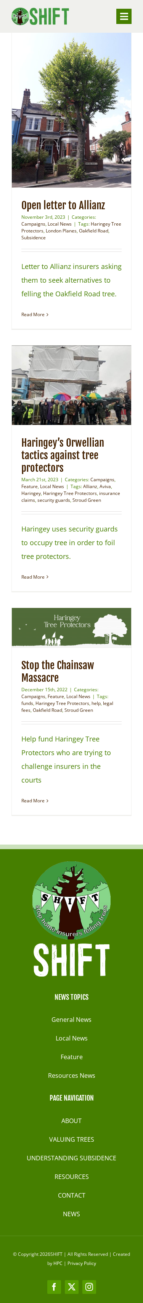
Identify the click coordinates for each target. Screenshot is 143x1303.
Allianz (90, 486)
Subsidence (33, 237)
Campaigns (33, 224)
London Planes (61, 231)
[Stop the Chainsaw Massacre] (71, 628)
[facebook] (54, 1287)
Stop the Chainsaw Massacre (57, 627)
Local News (60, 224)
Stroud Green (86, 500)
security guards (53, 500)
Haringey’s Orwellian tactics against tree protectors (57, 385)
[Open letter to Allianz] (71, 108)
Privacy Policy (81, 1263)
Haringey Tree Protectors (70, 493)
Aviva (105, 486)
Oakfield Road (93, 231)
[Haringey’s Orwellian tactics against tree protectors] (71, 385)
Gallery (85, 108)
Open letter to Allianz (57, 108)
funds (27, 703)
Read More (33, 314)
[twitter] (72, 1287)
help (96, 703)
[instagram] (89, 1287)
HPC (58, 1263)
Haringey (31, 493)
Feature (29, 486)
